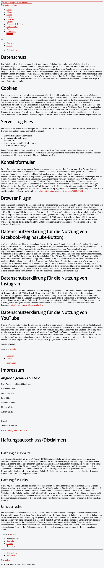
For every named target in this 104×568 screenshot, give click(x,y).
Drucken (10, 43)
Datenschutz (11, 50)
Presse (9, 29)
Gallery (9, 22)
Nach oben (5, 560)
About (9, 12)
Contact (9, 34)
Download (11, 31)
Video (9, 17)
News (9, 9)
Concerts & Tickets (14, 24)
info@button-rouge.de (17, 430)
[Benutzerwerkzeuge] (2, 39)
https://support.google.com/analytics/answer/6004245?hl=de (60, 191)
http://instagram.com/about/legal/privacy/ (28, 305)
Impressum (11, 363)
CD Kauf (10, 19)
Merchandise (11, 26)
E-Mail (9, 45)
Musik (9, 14)
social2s (13, 349)
